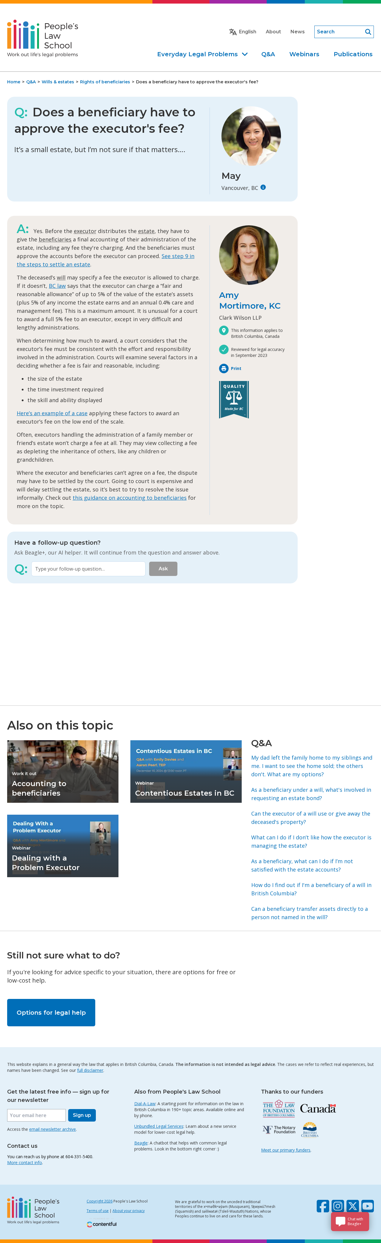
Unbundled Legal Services (158, 1126)
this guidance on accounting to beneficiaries (130, 497)
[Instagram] (338, 1206)
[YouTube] (367, 1206)
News (298, 32)
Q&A (268, 54)
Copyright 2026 (100, 1201)
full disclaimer (90, 1070)
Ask (163, 568)
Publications (353, 54)
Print (236, 368)
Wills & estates (58, 82)
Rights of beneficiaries (105, 82)
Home (13, 82)
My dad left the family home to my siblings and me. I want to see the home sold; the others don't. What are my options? (311, 766)
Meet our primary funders (285, 1150)
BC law (57, 285)
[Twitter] (352, 1206)
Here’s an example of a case (52, 413)
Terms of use (98, 1210)
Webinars (304, 54)
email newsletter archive (52, 1129)
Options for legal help (51, 1012)
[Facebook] (323, 1206)
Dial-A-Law (144, 1103)
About (273, 32)
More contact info (24, 1162)
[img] (263, 187)
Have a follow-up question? (57, 542)
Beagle (141, 1143)
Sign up (82, 1115)
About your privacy (129, 1210)
